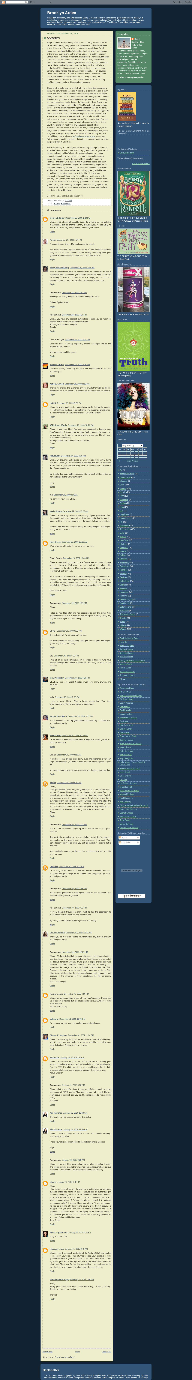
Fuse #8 (123, 642)
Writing (123, 629)
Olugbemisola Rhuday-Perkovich (134, 805)
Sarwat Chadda (126, 813)
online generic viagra (59, 1280)
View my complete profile (131, 77)
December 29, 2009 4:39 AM (73, 456)
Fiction (123, 503)
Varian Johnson (126, 824)
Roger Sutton (125, 668)
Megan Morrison (127, 794)
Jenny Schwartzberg (59, 268)
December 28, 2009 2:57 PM (74, 293)
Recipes (123, 577)
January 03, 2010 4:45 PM (68, 1182)
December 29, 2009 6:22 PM (66, 656)
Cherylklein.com (127, 153)
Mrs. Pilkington (57, 678)
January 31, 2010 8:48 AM (76, 1249)
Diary (122, 485)
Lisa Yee (123, 780)
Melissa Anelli (126, 664)
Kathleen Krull (126, 755)
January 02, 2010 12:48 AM (75, 1113)
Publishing (124, 563)
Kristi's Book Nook (58, 716)
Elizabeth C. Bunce (128, 718)
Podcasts (124, 548)
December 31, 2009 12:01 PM (75, 952)
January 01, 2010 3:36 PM (73, 1085)
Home (77, 1352)
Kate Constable (126, 751)
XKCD (122, 679)
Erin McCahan (126, 729)
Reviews (123, 588)
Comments (126, 843)
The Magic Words (127, 614)
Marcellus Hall (126, 787)
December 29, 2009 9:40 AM (66, 495)
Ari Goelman (125, 692)
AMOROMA (55, 456)
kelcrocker (54, 1057)
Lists (122, 533)
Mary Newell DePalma (129, 791)
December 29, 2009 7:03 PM (67, 697)
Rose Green (55, 542)
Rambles (124, 570)
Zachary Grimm (57, 365)
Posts (124, 838)
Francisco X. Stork (128, 736)
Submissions (125, 607)
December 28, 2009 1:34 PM (69, 240)
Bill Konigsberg (126, 699)
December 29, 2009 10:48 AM (76, 558)
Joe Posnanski (126, 657)
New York (124, 540)
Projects (123, 559)
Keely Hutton (56, 511)
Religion (123, 585)
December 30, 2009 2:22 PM (74, 825)
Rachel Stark (56, 736)
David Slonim (125, 710)
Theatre (123, 618)
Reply (52, 232)
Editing (123, 489)
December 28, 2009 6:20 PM (77, 365)
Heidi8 (53, 403)
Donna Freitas (126, 714)
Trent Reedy (125, 820)
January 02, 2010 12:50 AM (75, 1129)
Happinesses (125, 518)
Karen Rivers (125, 747)
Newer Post (47, 1352)
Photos (123, 544)
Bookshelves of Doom (129, 638)
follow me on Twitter (141, 164)
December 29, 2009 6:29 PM (77, 678)
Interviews (124, 525)
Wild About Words (58, 425)
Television (124, 611)
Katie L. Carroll (57, 384)
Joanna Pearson (127, 740)
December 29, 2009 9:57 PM (80, 716)
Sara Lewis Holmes (128, 809)
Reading (123, 574)
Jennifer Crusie (126, 653)
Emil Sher (124, 721)
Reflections (65, 204)
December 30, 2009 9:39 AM (69, 783)
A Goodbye (53, 37)
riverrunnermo (56, 994)
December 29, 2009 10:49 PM (75, 736)
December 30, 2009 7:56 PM (74, 889)
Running (123, 596)
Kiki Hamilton (56, 1113)
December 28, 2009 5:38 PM (77, 340)
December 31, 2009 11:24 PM (81, 1035)
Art (121, 470)
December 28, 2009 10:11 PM (80, 425)
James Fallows (126, 649)
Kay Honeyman (126, 758)
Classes (123, 481)
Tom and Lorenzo (127, 675)
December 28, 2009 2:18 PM (82, 268)
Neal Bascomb (126, 798)
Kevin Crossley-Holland (130, 768)
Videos (123, 625)
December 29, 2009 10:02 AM (75, 511)
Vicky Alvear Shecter (129, 828)
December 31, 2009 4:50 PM (76, 994)
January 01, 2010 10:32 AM (72, 1057)
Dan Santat (125, 707)
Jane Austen (125, 529)
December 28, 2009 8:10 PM (77, 384)
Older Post (106, 1352)
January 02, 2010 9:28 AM (73, 1160)
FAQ (122, 496)
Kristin (53, 240)
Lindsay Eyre (125, 776)
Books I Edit (125, 477)
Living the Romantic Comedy (132, 660)
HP (121, 522)
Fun (121, 511)
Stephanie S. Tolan (128, 816)
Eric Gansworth (126, 725)
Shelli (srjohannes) (58, 1232)
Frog (122, 507)
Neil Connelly (125, 802)
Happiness (124, 514)
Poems (123, 551)
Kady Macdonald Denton (130, 744)
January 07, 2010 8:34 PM (79, 1232)
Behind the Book (127, 474)
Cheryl (137, 39)
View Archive (132, 461)
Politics (123, 555)
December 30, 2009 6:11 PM (71, 867)
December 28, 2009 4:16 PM (74, 315)
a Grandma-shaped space (84, 136)
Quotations (124, 566)
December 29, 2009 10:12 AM (74, 542)
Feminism (124, 500)
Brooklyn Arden (61, 13)
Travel (122, 622)
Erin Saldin (124, 732)
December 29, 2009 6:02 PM (69, 631)
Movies (123, 537)
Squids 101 (125, 603)
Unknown (54, 867)
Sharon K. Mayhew (58, 1035)
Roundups (124, 592)
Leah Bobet (125, 772)
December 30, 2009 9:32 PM (74, 908)
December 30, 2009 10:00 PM (79, 933)
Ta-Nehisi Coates (127, 672)
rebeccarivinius (57, 1249)
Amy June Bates (127, 688)
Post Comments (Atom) (65, 1357)
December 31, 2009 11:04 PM (72, 1019)
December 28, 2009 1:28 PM (77, 218)
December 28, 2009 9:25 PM (69, 403)
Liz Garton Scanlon (128, 783)
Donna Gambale (57, 933)
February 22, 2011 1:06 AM (82, 1280)
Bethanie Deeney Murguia (131, 696)
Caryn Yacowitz (126, 703)
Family (57, 204)
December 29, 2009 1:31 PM (74, 603)
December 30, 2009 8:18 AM (69, 755)
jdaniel (53, 1182)
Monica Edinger (57, 218)
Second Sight (126, 599)
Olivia (53, 631)
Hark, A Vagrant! (127, 646)
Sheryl (53, 783)
